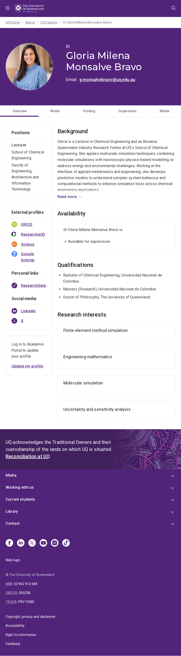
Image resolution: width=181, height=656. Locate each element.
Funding (89, 111)
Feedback (13, 644)
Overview (20, 111)
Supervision (127, 111)
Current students (20, 499)
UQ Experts (49, 22)
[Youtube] (43, 543)
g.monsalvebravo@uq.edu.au (107, 79)
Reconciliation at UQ (28, 456)
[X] (32, 543)
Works (55, 111)
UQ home (13, 22)
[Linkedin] (21, 543)
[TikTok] (66, 543)
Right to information (21, 635)
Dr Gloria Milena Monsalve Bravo (87, 22)
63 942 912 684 (25, 584)
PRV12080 (26, 602)
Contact (13, 523)
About (30, 22)
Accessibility (15, 625)
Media (164, 111)
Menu (7, 8)
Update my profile (27, 366)
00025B (25, 593)
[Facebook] (9, 543)
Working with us (20, 487)
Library (12, 511)
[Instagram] (54, 543)
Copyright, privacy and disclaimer (31, 617)
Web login (13, 560)
